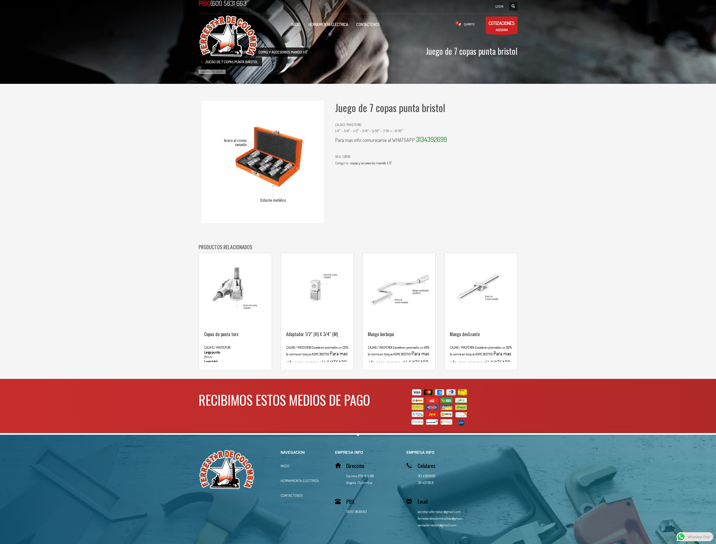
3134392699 (431, 139)
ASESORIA (502, 26)
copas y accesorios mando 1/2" (371, 163)
